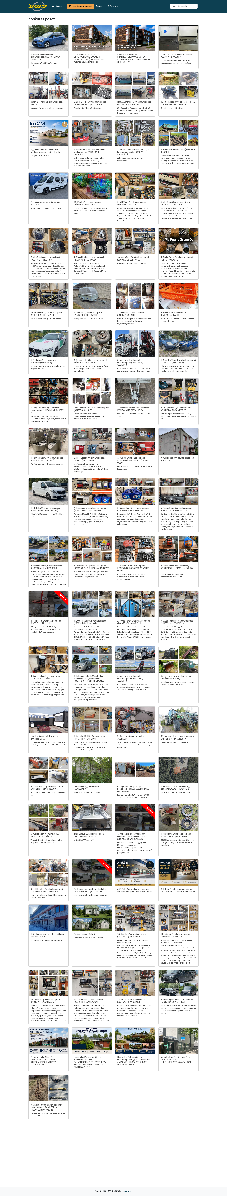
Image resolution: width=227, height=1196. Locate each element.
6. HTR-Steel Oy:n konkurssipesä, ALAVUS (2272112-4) (89, 459)
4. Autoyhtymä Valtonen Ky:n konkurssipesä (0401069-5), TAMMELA (130, 678)
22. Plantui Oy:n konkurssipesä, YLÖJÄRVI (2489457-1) (88, 203)
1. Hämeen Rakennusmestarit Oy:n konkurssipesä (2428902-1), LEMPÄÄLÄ (89, 152)
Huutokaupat (56, 6)
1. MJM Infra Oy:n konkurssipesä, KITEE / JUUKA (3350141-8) (176, 835)
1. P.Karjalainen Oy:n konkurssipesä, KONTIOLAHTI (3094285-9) (133, 409)
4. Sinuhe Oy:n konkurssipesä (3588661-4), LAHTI (174, 313)
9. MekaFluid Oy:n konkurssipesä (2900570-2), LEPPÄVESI (89, 258)
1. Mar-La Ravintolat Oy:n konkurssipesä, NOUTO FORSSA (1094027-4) (45, 57)
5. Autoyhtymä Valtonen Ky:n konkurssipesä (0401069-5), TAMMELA (130, 362)
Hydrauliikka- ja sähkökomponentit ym (131, 263)
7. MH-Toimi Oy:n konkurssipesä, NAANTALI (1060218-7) (46, 258)
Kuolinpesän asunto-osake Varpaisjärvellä (46, 940)
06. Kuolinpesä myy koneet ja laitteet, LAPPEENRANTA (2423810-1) (178, 103)
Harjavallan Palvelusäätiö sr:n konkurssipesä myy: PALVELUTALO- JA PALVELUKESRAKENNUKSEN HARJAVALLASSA (133, 1061)
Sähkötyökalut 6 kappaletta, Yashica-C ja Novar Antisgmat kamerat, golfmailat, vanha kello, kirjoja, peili (134, 744)
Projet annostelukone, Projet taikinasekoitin (47, 464)
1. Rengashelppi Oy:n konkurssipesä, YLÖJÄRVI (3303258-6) (91, 361)
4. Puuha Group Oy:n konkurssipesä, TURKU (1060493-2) (177, 258)
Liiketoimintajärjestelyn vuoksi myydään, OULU (44, 737)
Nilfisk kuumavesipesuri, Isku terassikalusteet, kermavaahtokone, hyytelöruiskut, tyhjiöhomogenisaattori (134, 321)
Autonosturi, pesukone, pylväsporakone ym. (47, 108)
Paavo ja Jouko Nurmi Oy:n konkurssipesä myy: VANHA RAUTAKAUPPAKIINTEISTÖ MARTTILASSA (43, 1061)
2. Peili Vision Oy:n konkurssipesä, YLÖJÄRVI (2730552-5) (176, 55)
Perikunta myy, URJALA (84, 934)
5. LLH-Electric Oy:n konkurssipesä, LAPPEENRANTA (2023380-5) (90, 103)
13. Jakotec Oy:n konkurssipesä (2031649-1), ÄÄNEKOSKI (88, 1000)
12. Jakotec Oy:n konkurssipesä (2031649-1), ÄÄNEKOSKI (45, 1000)
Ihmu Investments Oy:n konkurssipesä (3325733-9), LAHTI (91, 409)
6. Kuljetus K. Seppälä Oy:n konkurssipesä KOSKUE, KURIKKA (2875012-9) (133, 789)
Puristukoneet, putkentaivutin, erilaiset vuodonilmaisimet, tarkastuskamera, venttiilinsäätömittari (131, 576)
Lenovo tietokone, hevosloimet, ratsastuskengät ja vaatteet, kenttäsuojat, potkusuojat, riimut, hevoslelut (89, 416)
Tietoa (99, 6)
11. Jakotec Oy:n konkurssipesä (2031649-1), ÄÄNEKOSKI (175, 935)
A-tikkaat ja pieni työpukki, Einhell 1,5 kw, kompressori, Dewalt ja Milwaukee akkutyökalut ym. (178, 416)
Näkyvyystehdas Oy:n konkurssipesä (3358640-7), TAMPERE (134, 103)
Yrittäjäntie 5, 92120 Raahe (40, 156)
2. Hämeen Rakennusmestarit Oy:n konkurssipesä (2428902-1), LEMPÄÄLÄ (133, 152)
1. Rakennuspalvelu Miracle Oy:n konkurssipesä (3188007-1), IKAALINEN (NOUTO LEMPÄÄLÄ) (89, 678)
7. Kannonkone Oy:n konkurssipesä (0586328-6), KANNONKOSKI (46, 566)
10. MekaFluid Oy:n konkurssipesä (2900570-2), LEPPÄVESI (133, 258)
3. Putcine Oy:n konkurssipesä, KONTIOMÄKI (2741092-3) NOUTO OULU (133, 460)
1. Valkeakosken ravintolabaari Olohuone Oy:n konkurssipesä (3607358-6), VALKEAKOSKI (131, 836)
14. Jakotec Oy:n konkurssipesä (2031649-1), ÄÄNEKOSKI (131, 1000)
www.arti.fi (127, 1191)
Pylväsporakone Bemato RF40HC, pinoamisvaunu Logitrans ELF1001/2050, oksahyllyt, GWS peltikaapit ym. (46, 629)
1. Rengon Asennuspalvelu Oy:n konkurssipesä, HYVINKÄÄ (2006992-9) (48, 410)
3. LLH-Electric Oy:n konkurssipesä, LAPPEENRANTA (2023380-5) (47, 890)
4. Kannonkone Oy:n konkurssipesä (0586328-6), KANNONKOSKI (90, 509)
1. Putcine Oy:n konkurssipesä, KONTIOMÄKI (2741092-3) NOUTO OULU (133, 568)
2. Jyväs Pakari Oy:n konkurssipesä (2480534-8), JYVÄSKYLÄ (133, 622)
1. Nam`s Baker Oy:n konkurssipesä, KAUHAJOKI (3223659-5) (47, 459)
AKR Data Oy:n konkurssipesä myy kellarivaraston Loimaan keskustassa (178, 890)
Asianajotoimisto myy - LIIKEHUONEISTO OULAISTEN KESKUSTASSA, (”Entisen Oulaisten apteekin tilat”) (133, 58)
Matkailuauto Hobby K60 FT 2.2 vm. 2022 (46, 208)
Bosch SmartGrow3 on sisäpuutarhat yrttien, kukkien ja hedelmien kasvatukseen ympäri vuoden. (90, 210)
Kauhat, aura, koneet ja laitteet (172, 108)
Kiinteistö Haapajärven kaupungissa (87, 792)
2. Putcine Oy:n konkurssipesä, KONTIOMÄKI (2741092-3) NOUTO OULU (177, 568)
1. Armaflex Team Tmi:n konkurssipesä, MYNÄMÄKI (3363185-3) (178, 361)
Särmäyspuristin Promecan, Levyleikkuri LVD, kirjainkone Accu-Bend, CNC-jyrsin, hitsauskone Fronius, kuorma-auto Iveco (135, 110)
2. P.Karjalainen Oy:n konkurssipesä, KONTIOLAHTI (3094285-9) (177, 409)
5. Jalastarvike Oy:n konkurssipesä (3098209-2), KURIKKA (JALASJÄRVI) (91, 566)
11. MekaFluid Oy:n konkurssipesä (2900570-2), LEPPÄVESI (46, 313)
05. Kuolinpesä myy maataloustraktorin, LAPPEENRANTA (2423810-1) (178, 737)
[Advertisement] (113, 1157)
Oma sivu (113, 6)
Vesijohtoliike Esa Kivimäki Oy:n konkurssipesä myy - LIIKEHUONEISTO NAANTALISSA (176, 1059)
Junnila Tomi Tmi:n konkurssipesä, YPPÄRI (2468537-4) (176, 677)
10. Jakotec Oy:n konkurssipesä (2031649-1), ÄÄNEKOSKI (131, 935)
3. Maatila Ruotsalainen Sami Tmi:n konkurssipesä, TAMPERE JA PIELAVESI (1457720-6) (46, 1107)
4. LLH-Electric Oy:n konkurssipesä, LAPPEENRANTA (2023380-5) (47, 787)
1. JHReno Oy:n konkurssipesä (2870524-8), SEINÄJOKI (88, 313)
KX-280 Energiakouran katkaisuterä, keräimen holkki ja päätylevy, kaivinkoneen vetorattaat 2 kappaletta (177, 842)
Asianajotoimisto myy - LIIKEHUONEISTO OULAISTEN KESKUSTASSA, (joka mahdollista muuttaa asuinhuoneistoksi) (89, 58)
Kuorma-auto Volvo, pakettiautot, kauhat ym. (90, 895)
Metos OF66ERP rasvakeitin (84, 840)
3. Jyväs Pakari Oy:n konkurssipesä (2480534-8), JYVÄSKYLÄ (177, 622)
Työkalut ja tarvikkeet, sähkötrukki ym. (88, 108)
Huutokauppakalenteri (81, 6)
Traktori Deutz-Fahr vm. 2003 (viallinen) (175, 742)
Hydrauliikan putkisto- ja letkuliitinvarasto (46, 319)
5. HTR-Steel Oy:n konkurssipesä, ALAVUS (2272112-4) (46, 622)
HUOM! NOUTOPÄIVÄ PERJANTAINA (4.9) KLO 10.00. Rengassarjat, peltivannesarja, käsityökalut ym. (91, 368)
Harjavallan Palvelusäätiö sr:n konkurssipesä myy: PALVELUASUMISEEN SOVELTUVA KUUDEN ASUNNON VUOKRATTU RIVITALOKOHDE (90, 1062)
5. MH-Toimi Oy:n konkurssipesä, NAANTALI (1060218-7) (132, 203)
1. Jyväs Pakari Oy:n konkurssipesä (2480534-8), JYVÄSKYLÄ (90, 622)
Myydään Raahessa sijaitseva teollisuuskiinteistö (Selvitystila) (45, 150)
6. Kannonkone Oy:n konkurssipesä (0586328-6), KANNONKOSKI (176, 509)
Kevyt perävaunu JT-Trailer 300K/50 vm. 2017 (90, 319)
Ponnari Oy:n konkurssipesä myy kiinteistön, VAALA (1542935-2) (175, 787)
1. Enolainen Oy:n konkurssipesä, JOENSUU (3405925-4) (45, 361)
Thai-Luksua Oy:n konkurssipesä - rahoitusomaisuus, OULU (89, 835)
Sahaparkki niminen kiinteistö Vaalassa (175, 792)
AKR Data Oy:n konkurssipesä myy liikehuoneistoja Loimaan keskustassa (134, 890)
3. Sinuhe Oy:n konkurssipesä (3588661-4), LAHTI (130, 313)
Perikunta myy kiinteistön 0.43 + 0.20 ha (88, 938)
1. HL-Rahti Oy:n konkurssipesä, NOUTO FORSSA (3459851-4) (45, 509)
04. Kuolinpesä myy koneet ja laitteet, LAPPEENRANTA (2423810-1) (91, 890)
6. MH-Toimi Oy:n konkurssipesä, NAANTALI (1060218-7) (176, 203)
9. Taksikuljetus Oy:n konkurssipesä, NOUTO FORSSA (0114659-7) (177, 1000)
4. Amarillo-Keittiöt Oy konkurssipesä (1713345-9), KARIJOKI (91, 737)
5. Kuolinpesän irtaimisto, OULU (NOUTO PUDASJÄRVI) (45, 835)
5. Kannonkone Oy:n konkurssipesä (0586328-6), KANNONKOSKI (133, 509)
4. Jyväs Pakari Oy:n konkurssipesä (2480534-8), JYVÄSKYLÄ (47, 677)
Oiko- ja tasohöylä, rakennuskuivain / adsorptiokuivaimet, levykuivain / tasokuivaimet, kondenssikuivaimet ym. (48, 418)
